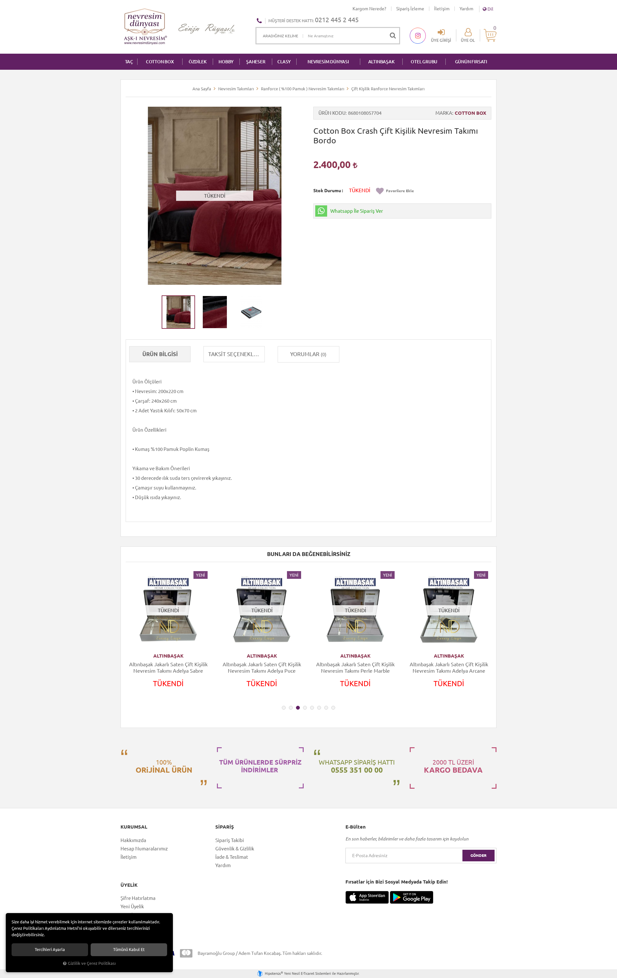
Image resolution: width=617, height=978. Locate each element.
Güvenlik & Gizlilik (234, 848)
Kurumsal (134, 827)
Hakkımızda (133, 840)
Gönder (478, 855)
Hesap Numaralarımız (144, 848)
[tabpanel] (168, 635)
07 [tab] (326, 708)
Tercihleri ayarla (50, 949)
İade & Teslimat (231, 857)
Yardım (466, 8)
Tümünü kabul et (129, 949)
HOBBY (226, 61)
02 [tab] (291, 708)
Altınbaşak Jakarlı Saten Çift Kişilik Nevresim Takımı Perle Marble (355, 667)
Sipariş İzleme (410, 8)
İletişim (442, 8)
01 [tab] (284, 708)
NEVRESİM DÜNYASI (328, 61)
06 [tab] (319, 708)
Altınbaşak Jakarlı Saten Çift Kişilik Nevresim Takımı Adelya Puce (262, 667)
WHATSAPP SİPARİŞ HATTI (357, 766)
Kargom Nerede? (369, 8)
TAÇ (129, 61)
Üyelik (129, 885)
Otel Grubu (424, 61)
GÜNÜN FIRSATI (471, 61)
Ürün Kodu (331, 113)
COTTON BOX (160, 61)
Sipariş (224, 827)
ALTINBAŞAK (381, 61)
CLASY (284, 61)
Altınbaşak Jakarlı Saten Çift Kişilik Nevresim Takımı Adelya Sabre (168, 667)
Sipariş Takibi (229, 840)
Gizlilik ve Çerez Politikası (92, 963)
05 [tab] (312, 708)
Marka (443, 113)
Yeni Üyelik (132, 906)
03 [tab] (298, 708)
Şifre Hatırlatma (138, 898)
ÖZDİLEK (198, 61)
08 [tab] (333, 708)
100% (164, 766)
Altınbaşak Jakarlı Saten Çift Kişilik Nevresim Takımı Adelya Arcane (449, 667)
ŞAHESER (255, 61)
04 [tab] (305, 708)
